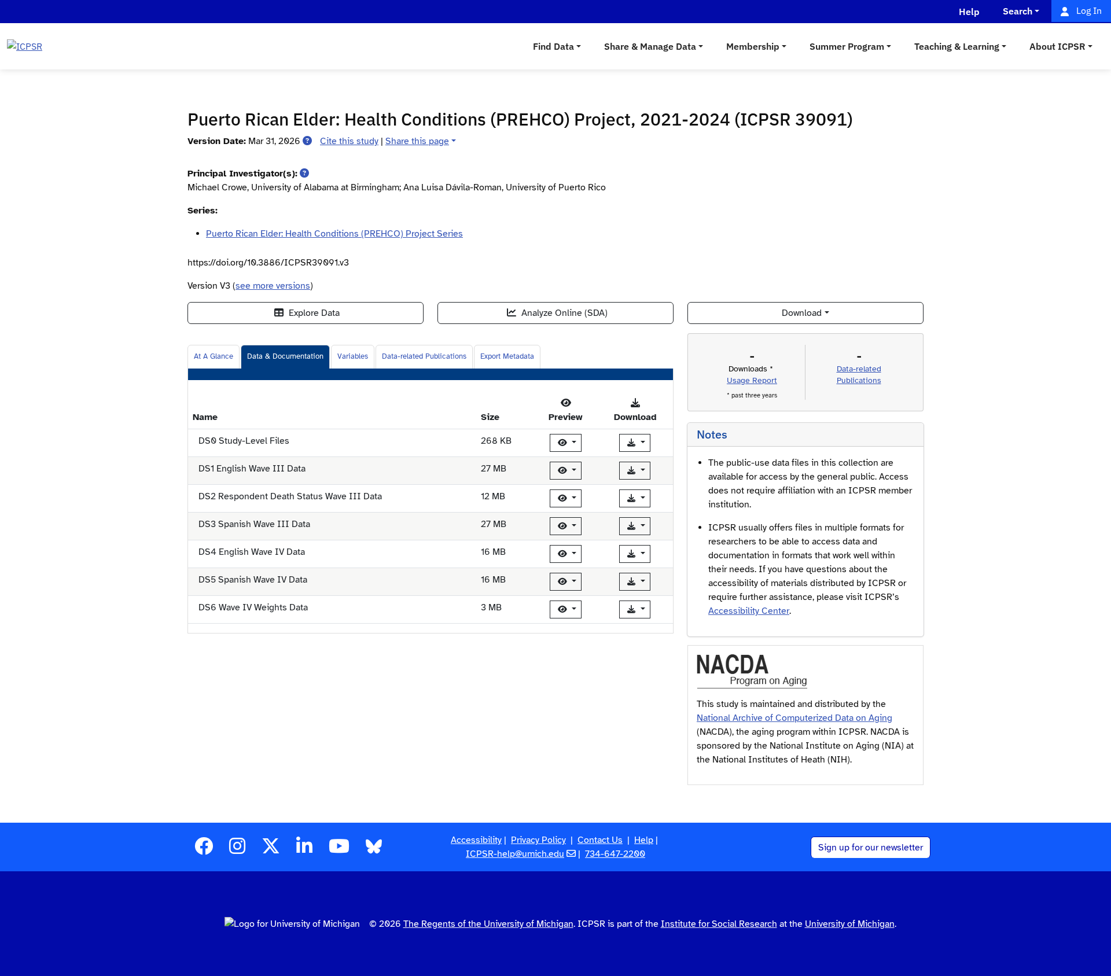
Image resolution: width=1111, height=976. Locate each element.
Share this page (417, 141)
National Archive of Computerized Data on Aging (794, 718)
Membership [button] (752, 46)
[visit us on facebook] (203, 850)
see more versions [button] (273, 286)
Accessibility (476, 840)
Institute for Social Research (719, 924)
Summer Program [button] (847, 46)
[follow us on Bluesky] (374, 850)
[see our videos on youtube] (339, 850)
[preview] (566, 443)
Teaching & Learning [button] (956, 46)
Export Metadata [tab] (507, 356)
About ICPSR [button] (1057, 46)
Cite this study (349, 141)
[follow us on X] (271, 850)
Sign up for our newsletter (870, 847)
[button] (307, 141)
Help (643, 840)
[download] (634, 443)
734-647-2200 (615, 854)
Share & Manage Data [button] (650, 46)
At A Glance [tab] (213, 356)
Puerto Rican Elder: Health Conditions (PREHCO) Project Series (334, 234)
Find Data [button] (553, 46)
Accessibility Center (748, 611)
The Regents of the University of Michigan (488, 924)
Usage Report (752, 380)
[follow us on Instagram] (237, 850)
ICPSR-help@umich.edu (515, 854)
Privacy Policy (538, 840)
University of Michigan (850, 924)
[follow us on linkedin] (304, 850)
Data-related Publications (424, 356)
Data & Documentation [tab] (285, 356)
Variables (352, 356)
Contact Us (600, 840)
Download (802, 313)
